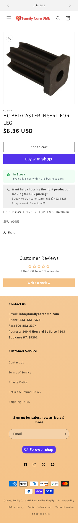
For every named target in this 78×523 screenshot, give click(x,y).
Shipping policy (41, 513)
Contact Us (16, 362)
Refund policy (16, 507)
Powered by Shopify (43, 500)
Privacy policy (66, 500)
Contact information (39, 507)
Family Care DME (22, 500)
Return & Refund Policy (25, 392)
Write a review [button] (39, 282)
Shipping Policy (19, 402)
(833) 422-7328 (56, 198)
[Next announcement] (70, 5)
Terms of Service (20, 372)
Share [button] (12, 232)
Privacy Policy (18, 382)
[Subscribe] (64, 434)
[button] (8, 18)
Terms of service (64, 507)
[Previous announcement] (8, 5)
